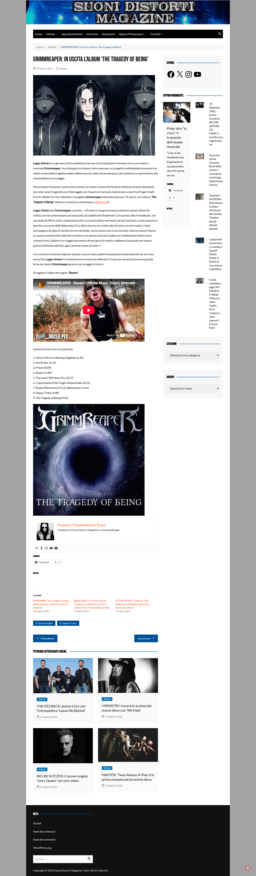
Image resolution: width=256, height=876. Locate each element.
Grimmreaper (45, 623)
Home (38, 34)
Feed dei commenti (44, 839)
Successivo (144, 638)
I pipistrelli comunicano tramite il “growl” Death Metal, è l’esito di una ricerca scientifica (215, 254)
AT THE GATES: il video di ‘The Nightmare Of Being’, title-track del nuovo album (132, 604)
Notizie (50, 34)
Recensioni (108, 34)
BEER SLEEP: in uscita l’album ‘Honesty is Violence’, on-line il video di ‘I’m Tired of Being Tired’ (92, 604)
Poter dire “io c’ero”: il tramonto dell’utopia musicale (177, 137)
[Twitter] (36, 548)
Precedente (47, 638)
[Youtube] (51, 548)
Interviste (92, 34)
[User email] (56, 548)
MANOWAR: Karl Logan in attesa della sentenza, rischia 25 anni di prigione (51, 604)
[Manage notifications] (248, 868)
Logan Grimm (69, 623)
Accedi (37, 823)
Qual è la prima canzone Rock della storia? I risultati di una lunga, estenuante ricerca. (216, 169)
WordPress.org (42, 847)
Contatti (155, 34)
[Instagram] (46, 548)
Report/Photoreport (131, 34)
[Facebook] (41, 548)
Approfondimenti (71, 34)
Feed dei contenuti (44, 831)
